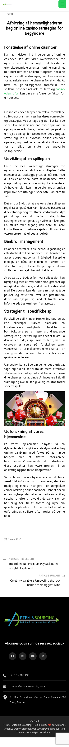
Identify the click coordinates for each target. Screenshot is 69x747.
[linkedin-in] (43, 656)
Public (10, 14)
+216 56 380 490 (19, 674)
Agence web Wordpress (17, 728)
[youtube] (33, 656)
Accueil (34, 720)
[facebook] (12, 656)
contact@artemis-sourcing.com (27, 686)
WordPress (45, 732)
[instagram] (22, 656)
